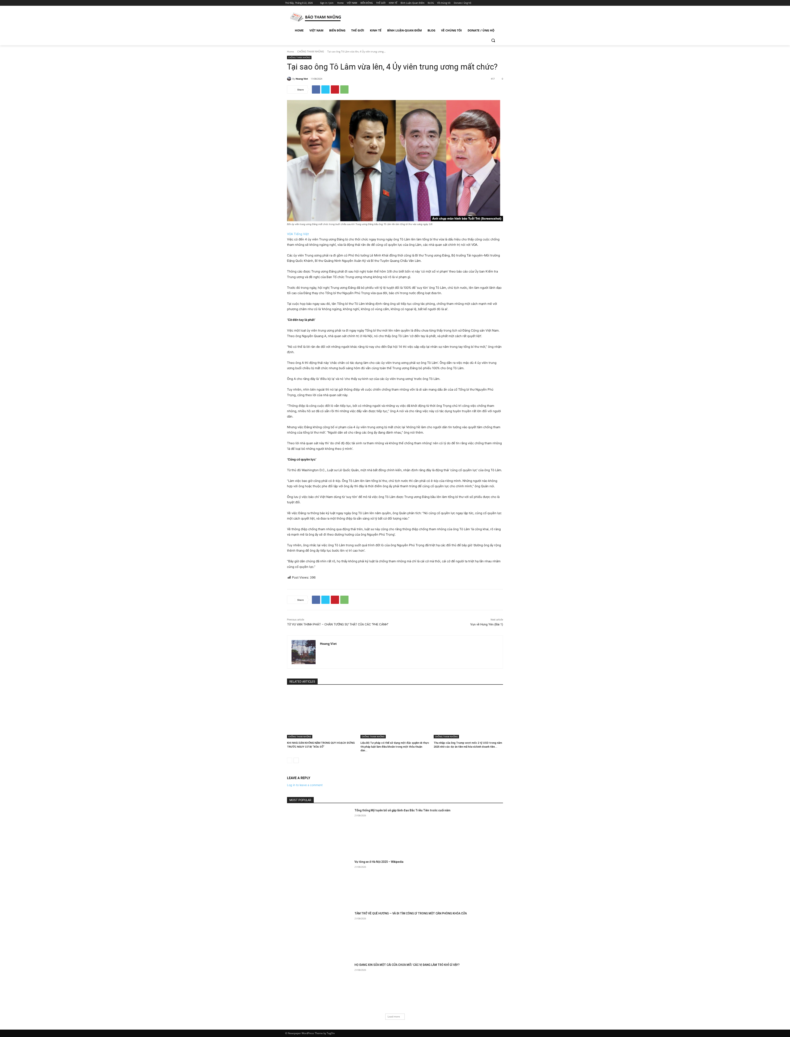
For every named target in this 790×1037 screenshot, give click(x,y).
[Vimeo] (496, 3)
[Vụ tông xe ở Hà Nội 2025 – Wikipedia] (319, 882)
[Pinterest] (335, 89)
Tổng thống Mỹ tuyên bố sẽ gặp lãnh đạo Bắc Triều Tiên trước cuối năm (402, 810)
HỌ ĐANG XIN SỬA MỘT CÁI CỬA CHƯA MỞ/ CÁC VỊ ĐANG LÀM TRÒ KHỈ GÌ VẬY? (407, 964)
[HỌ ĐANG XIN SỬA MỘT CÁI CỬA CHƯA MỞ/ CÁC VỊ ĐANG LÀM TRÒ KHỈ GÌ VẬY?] (319, 985)
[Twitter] (491, 3)
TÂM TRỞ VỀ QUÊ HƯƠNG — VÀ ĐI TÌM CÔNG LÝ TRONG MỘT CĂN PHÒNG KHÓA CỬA (410, 913)
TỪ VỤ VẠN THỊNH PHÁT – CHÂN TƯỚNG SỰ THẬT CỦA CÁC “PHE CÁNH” (337, 624)
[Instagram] (485, 3)
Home (290, 51)
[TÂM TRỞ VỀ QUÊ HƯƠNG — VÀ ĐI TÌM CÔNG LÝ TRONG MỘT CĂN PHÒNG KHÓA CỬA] (319, 934)
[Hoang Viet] (289, 79)
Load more (394, 1016)
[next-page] (296, 760)
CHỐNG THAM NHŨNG (310, 51)
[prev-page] (289, 760)
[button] (493, 40)
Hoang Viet (302, 78)
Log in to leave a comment (305, 785)
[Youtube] (502, 3)
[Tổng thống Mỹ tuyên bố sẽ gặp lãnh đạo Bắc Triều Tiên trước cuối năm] (319, 831)
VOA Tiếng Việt (298, 234)
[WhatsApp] (344, 89)
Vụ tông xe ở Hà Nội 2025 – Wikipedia (378, 861)
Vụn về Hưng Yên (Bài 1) (486, 624)
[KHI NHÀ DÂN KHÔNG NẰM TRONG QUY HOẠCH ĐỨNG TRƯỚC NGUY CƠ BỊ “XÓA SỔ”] (321, 714)
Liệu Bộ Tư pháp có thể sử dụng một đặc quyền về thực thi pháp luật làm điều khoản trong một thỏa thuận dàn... (394, 746)
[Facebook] (479, 3)
